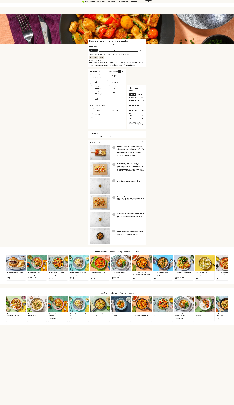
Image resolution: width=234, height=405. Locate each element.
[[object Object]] (140, 50)
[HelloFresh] (85, 2)
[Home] (87, 5)
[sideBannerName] (136, 76)
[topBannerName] (117, 10)
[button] (107, 71)
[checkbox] (89, 46)
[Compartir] (143, 50)
